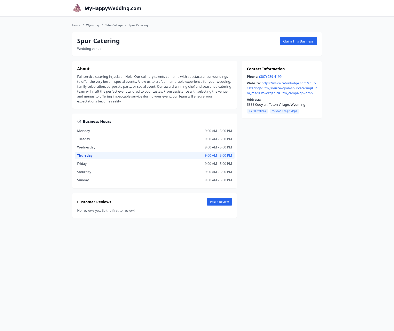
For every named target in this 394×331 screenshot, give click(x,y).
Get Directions (257, 111)
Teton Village (114, 25)
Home (76, 25)
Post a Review (219, 202)
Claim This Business (298, 41)
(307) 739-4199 (270, 76)
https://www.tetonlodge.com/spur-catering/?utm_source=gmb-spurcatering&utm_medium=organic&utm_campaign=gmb (282, 88)
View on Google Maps (284, 111)
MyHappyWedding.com (113, 8)
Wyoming (92, 25)
